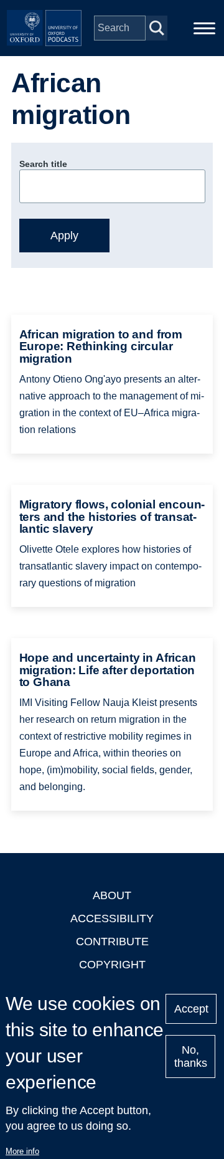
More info (22, 1151)
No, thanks (190, 1056)
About (112, 895)
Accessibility (112, 918)
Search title (43, 164)
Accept (191, 1009)
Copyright (112, 964)
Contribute (112, 941)
